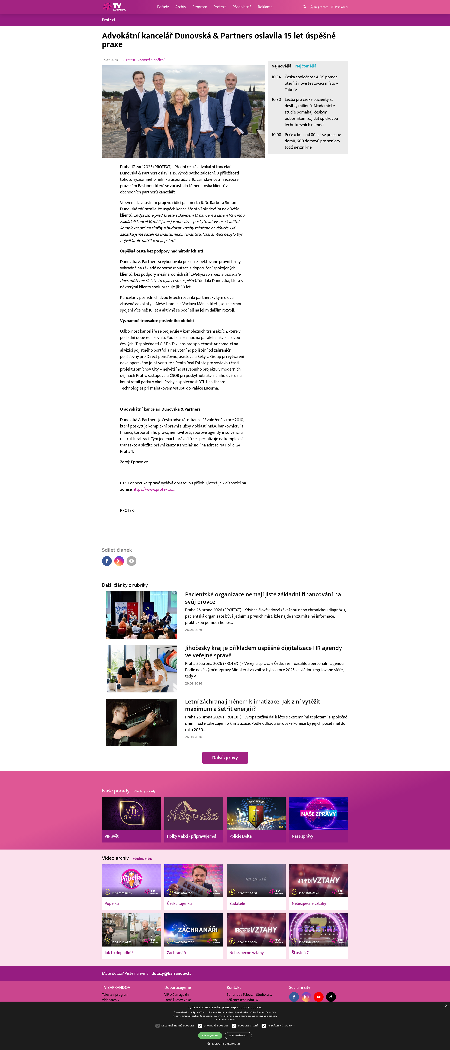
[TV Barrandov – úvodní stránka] (114, 7)
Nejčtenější (305, 66)
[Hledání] (305, 7)
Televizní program (115, 995)
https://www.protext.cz (153, 489)
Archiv (180, 6)
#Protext (128, 60)
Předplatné (242, 6)
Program (199, 6)
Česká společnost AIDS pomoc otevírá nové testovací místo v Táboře (311, 83)
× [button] (446, 1005)
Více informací (229, 1019)
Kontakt (234, 987)
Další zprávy (225, 758)
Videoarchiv (110, 1000)
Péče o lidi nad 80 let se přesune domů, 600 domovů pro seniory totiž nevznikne (313, 141)
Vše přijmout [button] (210, 1035)
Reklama (265, 6)
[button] (225, 1044)
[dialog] (225, 1026)
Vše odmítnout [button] (238, 1035)
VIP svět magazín (176, 995)
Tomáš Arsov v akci (178, 1000)
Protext (220, 6)
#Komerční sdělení (151, 60)
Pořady (163, 6)
